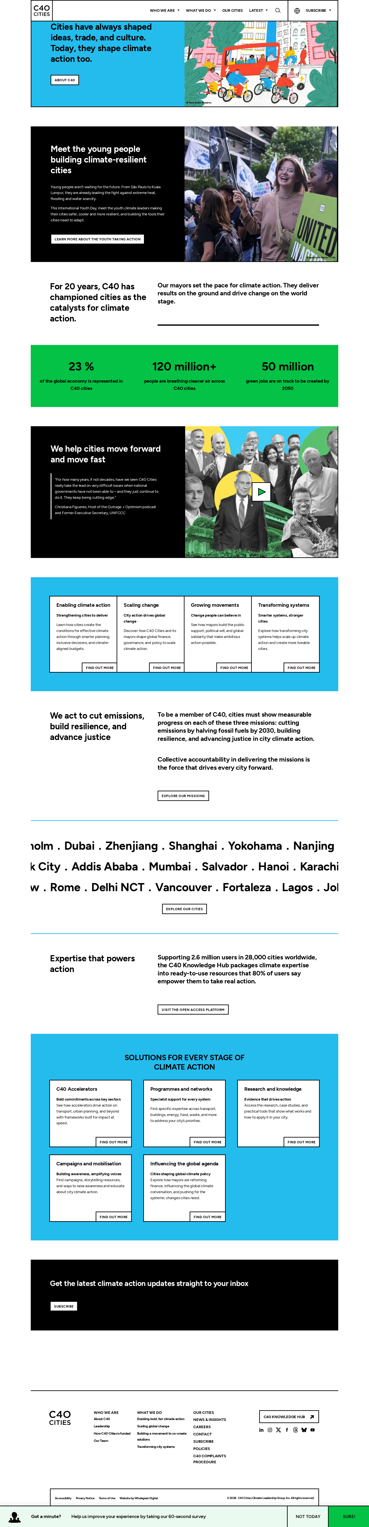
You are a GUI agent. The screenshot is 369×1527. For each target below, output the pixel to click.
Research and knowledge (273, 1089)
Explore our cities (184, 909)
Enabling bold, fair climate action (160, 1419)
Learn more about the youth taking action (98, 239)
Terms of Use (107, 1498)
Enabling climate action (83, 605)
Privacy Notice (85, 1498)
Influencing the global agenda (184, 1163)
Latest (256, 10)
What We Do (198, 10)
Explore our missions (183, 796)
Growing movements (215, 605)
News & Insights (209, 1419)
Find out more (100, 668)
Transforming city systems (156, 1447)
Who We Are (162, 10)
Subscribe (64, 1306)
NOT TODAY (308, 1516)
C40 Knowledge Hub (284, 1417)
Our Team (101, 1441)
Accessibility (63, 1498)
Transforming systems (283, 605)
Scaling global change (153, 1426)
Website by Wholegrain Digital (139, 1498)
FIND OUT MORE (114, 1142)
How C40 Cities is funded (112, 1433)
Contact (202, 1434)
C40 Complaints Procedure (209, 1459)
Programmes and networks (181, 1089)
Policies (201, 1448)
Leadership (102, 1426)
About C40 (65, 80)
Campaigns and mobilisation (88, 1163)
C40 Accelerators (76, 1089)
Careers (202, 1427)
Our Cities (232, 10)
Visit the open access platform (193, 1010)
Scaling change (141, 605)
